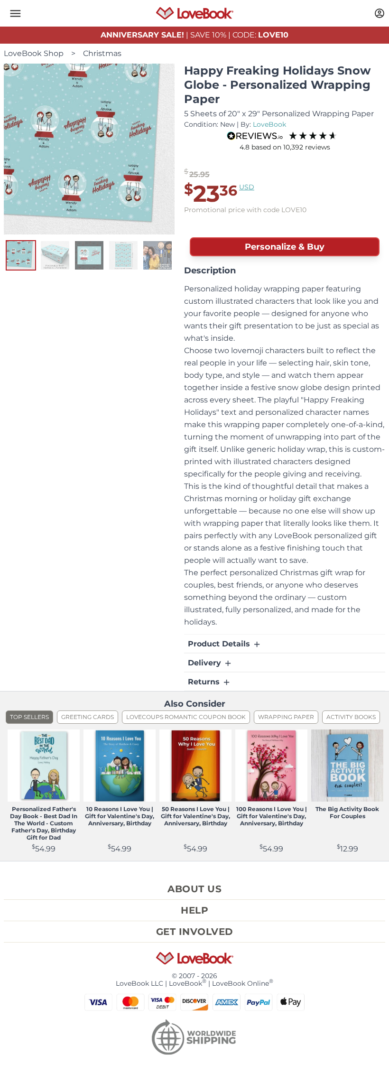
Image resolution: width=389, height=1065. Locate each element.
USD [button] (246, 187)
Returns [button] (205, 681)
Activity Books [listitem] (351, 716)
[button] (15, 13)
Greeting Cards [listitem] (87, 716)
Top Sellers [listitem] (29, 716)
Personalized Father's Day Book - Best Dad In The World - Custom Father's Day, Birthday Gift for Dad (43, 823)
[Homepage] (194, 13)
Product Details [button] (220, 643)
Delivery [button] (205, 662)
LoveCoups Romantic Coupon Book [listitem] (186, 716)
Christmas (102, 53)
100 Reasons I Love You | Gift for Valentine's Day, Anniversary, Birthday (271, 816)
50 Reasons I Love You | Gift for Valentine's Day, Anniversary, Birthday (195, 816)
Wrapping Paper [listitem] (286, 716)
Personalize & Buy (284, 247)
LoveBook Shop (34, 53)
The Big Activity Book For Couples (347, 812)
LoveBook (269, 124)
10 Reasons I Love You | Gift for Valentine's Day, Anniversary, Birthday (119, 816)
